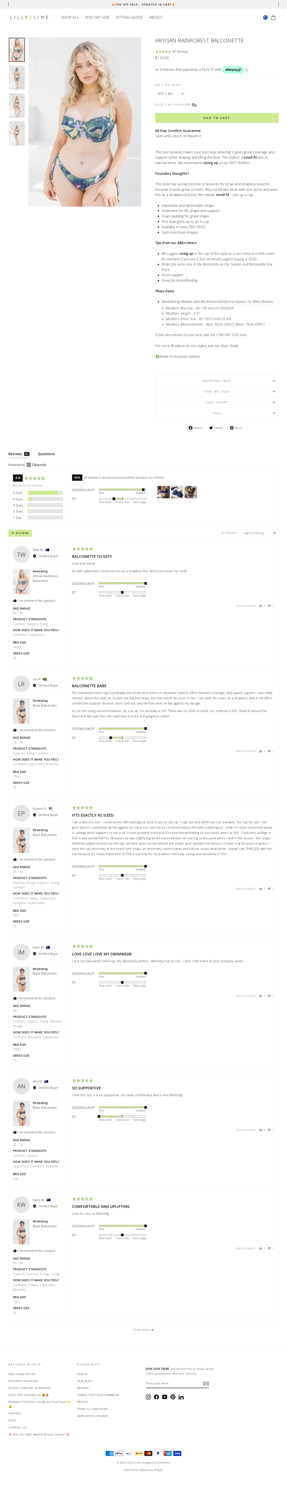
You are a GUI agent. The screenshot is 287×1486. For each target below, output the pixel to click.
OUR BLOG (84, 1381)
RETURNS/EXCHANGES (23, 1381)
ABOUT (155, 17)
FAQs (217, 413)
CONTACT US (17, 1427)
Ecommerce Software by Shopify (143, 1470)
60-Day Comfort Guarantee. (178, 130)
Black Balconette (45, 705)
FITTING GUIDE (129, 17)
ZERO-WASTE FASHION (92, 1416)
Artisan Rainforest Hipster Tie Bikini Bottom (240, 301)
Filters (22, 533)
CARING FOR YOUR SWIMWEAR (98, 1395)
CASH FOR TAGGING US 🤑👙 (28, 1395)
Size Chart (217, 402)
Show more (141, 1330)
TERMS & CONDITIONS (92, 1409)
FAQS (12, 1420)
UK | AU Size (168, 85)
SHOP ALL (70, 17)
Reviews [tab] (18, 454)
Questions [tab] (46, 454)
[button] (171, 52)
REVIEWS (83, 1388)
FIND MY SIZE (97, 17)
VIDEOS (82, 1374)
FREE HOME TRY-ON (21, 1374)
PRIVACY (82, 1402)
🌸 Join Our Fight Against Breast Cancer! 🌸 (39, 1434)
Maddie (186, 301)
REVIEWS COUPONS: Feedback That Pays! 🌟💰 (39, 1404)
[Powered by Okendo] (27, 464)
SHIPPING (14, 1413)
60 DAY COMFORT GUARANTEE (29, 1388)
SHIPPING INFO (217, 381)
